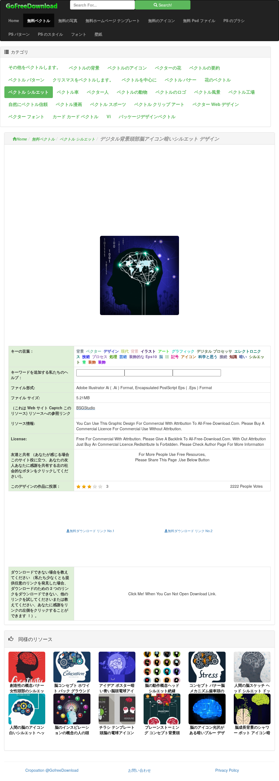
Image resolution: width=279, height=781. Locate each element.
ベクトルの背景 (84, 68)
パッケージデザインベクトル (147, 116)
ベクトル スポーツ (108, 104)
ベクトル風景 (207, 92)
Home (13, 20)
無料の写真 (67, 20)
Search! (164, 5)
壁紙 (98, 34)
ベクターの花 (168, 68)
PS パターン (19, 34)
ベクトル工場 (242, 92)
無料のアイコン (161, 20)
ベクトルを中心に (139, 80)
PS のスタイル (50, 34)
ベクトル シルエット (28, 92)
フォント (78, 34)
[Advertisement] (139, 187)
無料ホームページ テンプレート (113, 20)
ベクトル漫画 (69, 104)
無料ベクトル (40, 20)
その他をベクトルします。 (34, 67)
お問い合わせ (139, 770)
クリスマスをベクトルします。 (83, 80)
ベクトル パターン (26, 80)
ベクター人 (98, 92)
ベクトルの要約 (204, 68)
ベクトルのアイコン (127, 68)
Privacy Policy (227, 770)
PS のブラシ (234, 20)
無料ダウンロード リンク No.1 (92, 530)
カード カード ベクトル (75, 116)
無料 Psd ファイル (199, 20)
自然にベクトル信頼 (28, 104)
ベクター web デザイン (216, 104)
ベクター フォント (26, 116)
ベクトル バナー (180, 80)
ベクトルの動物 (132, 92)
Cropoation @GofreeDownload (51, 770)
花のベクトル (218, 80)
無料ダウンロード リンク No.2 (190, 530)
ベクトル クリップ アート (159, 104)
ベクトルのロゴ (171, 92)
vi (109, 116)
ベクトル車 (68, 92)
